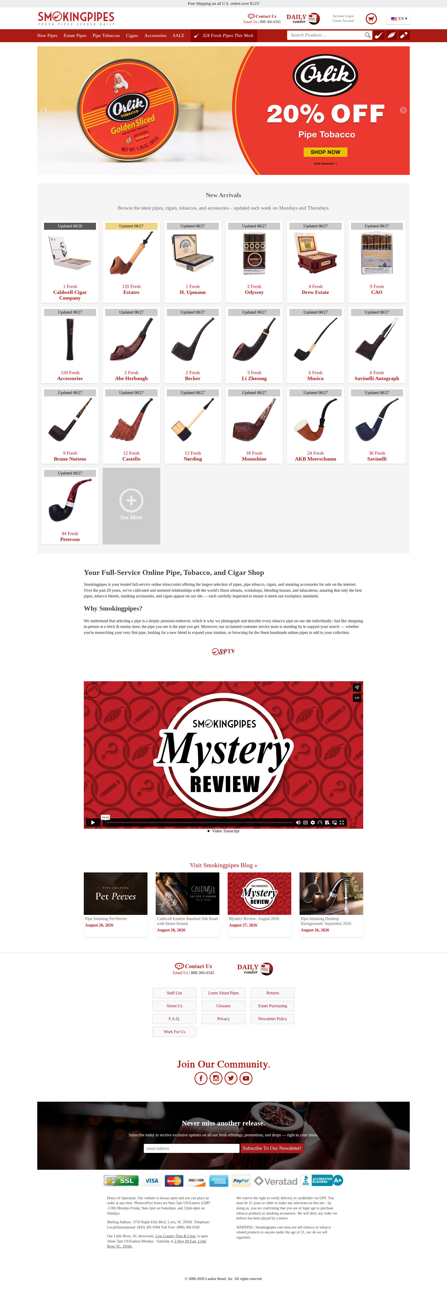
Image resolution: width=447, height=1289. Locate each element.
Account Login (343, 16)
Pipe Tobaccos (106, 35)
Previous (44, 110)
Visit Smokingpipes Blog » (223, 865)
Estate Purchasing (272, 1006)
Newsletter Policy (272, 1019)
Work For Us (174, 1031)
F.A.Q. (174, 1019)
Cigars (132, 35)
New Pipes (47, 35)
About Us (174, 1006)
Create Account (343, 21)
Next (403, 110)
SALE (178, 35)
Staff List (174, 993)
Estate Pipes (75, 35)
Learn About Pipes (223, 993)
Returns (272, 993)
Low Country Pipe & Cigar (175, 1236)
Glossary (223, 1006)
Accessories (155, 35)
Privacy (223, 1019)
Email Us (250, 22)
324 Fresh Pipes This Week (228, 35)
